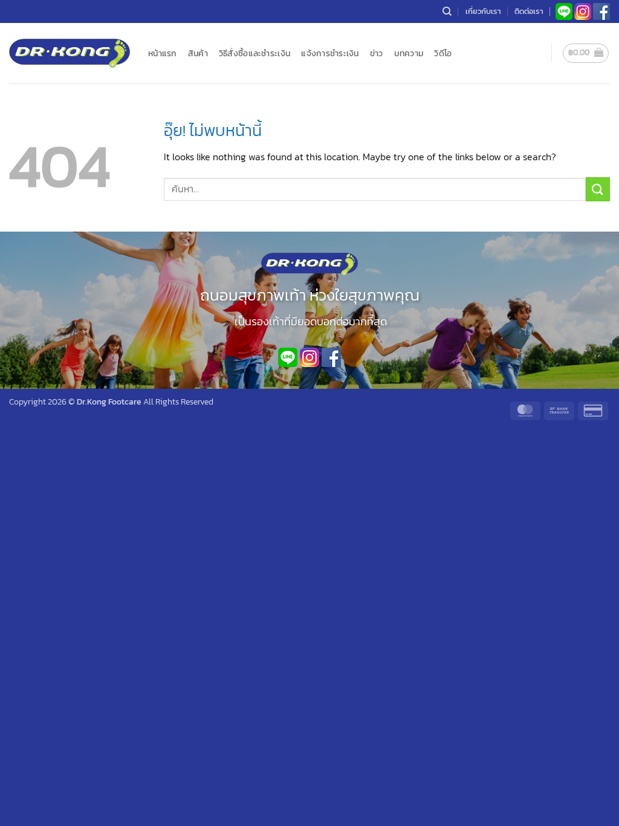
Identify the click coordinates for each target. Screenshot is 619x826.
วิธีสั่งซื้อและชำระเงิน (254, 53)
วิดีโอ (443, 53)
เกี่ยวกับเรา (483, 11)
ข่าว (376, 53)
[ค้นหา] (447, 11)
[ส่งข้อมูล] (598, 189)
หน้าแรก (162, 53)
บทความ (409, 53)
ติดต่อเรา (528, 11)
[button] (586, 53)
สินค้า (198, 53)
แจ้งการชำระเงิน (329, 53)
